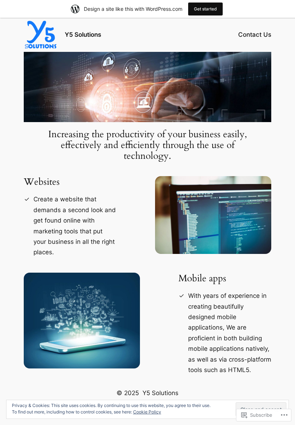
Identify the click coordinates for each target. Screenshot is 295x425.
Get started (205, 9)
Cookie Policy (147, 412)
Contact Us (254, 34)
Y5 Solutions (83, 34)
